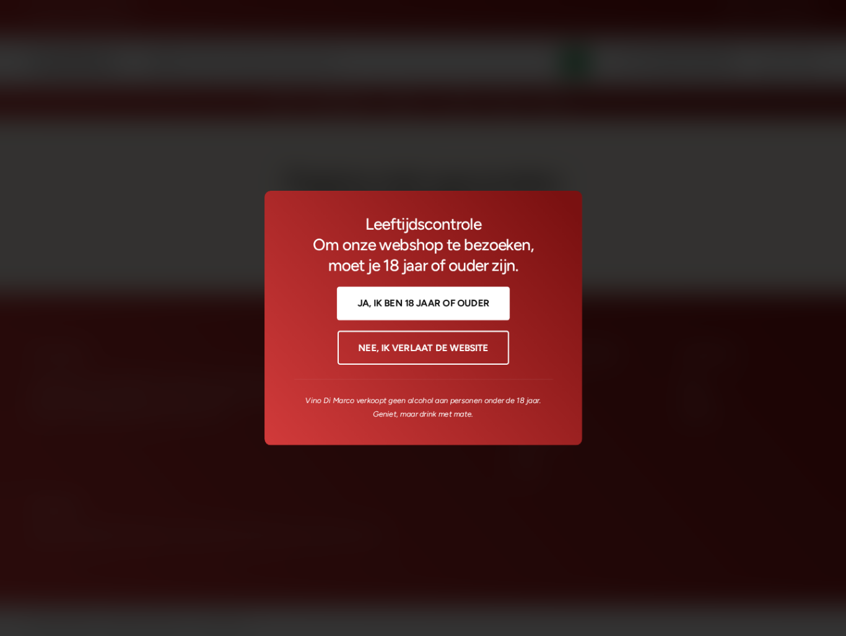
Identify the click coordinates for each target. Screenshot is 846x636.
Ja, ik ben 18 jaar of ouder (423, 303)
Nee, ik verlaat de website (423, 348)
